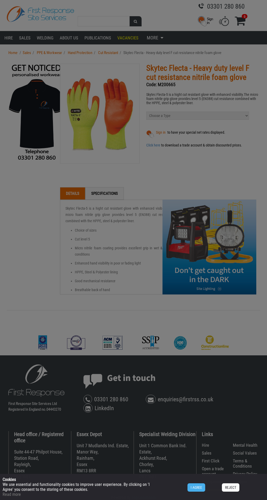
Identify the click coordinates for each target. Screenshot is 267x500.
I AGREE (196, 487)
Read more (12, 494)
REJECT (230, 487)
